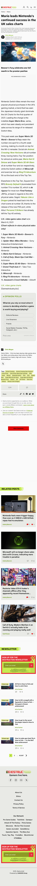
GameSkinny (24, 829)
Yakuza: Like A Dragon (13, 381)
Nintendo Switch (16, 375)
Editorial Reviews (12, 315)
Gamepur (29, 820)
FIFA (30, 373)
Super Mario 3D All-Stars (11, 377)
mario (3, 375)
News (8, 11)
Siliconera (9, 826)
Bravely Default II (13, 184)
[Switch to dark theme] (31, 7)
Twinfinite (20, 820)
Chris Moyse (9, 35)
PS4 (24, 375)
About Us (18, 792)
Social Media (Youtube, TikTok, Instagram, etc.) (17, 329)
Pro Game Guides (9, 820)
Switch (12, 379)
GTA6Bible (18, 838)
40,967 (21, 755)
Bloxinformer (29, 835)
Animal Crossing (10, 371)
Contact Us (18, 800)
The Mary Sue (25, 832)
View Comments (18, 428)
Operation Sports (12, 832)
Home (3, 11)
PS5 (28, 375)
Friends (8, 324)
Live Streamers (11, 319)
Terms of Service (14, 670)
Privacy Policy (23, 670)
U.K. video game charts (11, 285)
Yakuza (4, 381)
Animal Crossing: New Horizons (24, 371)
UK (17, 379)
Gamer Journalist (12, 829)
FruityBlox (19, 835)
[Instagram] (3, 364)
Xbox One (29, 379)
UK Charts (22, 379)
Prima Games (26, 823)
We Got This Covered (22, 826)
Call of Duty (5, 373)
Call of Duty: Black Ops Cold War (18, 373)
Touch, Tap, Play (8, 835)
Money (8, 375)
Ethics (18, 796)
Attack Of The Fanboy (12, 823)
